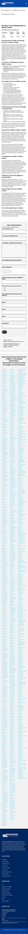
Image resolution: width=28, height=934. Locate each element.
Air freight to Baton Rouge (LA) (4, 496)
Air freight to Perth (22, 402)
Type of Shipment (7, 267)
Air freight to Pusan (22, 464)
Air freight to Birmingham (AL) (4, 543)
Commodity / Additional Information (12, 243)
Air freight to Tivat (21, 727)
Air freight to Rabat (22, 472)
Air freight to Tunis (22, 763)
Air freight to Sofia (21, 620)
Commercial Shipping (6, 867)
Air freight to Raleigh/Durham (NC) (21, 475)
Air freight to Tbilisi (22, 698)
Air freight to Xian (21, 533)
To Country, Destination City (10, 236)
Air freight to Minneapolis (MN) (12, 672)
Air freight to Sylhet (22, 671)
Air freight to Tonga (22, 735)
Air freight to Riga (21, 492)
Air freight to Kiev (13, 540)
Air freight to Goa (13, 383)
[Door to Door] (14, 269)
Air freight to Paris (21, 395)
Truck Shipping (4, 869)
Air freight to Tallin (21, 683)
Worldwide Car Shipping (6, 888)
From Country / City (7, 229)
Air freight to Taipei (22, 677)
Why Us (3, 899)
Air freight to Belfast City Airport (4, 511)
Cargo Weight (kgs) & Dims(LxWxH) (12, 260)
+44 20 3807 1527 (5, 920)
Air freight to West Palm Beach (12, 446)
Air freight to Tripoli (22, 748)
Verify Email (5, 323)
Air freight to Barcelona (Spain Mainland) (5, 478)
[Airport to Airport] (14, 271)
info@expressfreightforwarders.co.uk (11, 922)
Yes (5, 288)
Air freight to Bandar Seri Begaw (4, 459)
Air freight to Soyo (21, 621)
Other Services (4, 865)
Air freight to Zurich (22, 778)
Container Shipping (5, 861)
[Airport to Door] (14, 272)
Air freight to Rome (22, 501)
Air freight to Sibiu (21, 610)
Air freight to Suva (21, 666)
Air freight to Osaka (22, 373)
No (4, 290)
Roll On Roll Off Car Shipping (7, 895)
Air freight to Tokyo (22, 731)
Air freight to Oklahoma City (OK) (13, 813)
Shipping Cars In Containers (7, 886)
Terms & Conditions (5, 901)
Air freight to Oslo (21, 374)
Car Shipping (4, 859)
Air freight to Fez (5, 792)
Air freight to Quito (22, 471)
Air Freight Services (5, 863)
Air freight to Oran (21, 369)
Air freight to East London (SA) (4, 767)
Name (4, 302)
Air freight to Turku (22, 768)
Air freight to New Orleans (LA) (12, 781)
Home (3, 884)
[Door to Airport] (14, 270)
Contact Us (4, 897)
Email (4, 316)
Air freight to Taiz (21, 682)
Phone (4, 309)
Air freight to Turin (21, 767)
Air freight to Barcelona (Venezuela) (4, 474)
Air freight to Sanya (22, 570)
